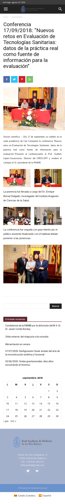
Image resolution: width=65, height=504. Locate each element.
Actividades (17, 17)
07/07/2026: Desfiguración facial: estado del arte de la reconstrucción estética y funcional (32, 353)
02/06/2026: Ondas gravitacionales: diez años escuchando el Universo (29, 363)
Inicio (5, 17)
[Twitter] (28, 471)
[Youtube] (37, 471)
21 (40, 409)
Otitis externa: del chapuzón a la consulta (26, 336)
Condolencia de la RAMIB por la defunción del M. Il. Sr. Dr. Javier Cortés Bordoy (33, 327)
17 (7, 409)
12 (25, 403)
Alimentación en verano (17, 344)
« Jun (5, 421)
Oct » (13, 421)
